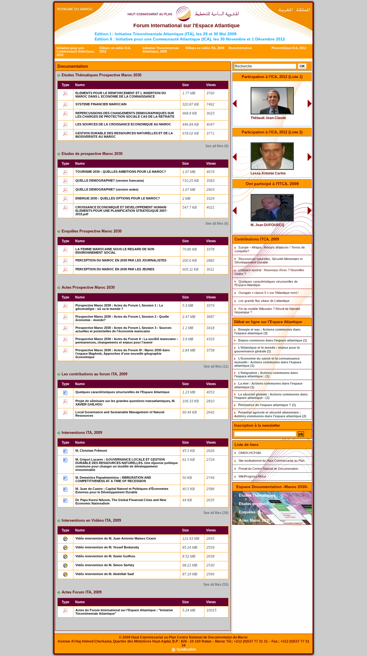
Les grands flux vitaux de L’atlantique (264, 300)
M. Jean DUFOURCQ (267, 225)
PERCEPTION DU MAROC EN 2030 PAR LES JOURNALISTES (120, 260)
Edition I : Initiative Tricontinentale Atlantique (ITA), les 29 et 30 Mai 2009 (166, 34)
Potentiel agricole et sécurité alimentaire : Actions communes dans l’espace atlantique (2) (270, 414)
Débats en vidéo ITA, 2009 (205, 48)
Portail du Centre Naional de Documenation (268, 468)
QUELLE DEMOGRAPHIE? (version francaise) (109, 180)
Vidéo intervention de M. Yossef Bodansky (107, 547)
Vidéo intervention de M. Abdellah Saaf (104, 574)
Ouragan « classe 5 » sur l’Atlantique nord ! (268, 292)
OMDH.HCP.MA (250, 453)
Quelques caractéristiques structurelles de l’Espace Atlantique (122, 392)
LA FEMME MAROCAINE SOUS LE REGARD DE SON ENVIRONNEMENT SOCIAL (114, 250)
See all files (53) (216, 585)
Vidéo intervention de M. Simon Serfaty (104, 565)
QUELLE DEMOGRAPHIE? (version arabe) (106, 189)
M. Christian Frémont (91, 450)
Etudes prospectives (256, 504)
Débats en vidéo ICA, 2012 (115, 49)
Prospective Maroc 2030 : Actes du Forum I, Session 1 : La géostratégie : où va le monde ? (119, 307)
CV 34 (290, 140)
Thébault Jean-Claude (268, 118)
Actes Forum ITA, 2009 (81, 592)
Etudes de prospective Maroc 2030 (92, 154)
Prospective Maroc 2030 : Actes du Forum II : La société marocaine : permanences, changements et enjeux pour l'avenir (126, 340)
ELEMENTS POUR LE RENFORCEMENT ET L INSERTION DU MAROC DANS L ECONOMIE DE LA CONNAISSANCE (120, 94)
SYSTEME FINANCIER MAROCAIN (100, 104)
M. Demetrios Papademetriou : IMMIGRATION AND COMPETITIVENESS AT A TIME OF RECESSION (113, 479)
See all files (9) (217, 146)
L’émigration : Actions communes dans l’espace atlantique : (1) (266, 374)
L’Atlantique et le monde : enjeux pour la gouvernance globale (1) (267, 349)
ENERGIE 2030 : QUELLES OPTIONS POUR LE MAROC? (117, 198)
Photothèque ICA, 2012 (289, 48)
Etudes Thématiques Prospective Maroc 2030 (101, 75)
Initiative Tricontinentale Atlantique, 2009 (160, 49)
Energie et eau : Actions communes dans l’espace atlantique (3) (267, 331)
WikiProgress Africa (252, 476)
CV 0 (290, 84)
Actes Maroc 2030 (254, 520)
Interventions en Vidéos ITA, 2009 (91, 520)
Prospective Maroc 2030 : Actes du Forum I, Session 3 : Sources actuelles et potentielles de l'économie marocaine (123, 329)
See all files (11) (216, 366)
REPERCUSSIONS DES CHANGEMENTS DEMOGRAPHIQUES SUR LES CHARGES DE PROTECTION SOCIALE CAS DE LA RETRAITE (124, 114)
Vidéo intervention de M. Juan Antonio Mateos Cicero (115, 538)
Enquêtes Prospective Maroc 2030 (92, 231)
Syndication (186, 649)
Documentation (240, 48)
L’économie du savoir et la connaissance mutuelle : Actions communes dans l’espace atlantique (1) (267, 362)
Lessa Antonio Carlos (268, 173)
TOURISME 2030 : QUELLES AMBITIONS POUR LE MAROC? (120, 171)
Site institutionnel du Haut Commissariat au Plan (271, 460)
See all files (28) (216, 513)
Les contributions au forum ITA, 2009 (94, 374)
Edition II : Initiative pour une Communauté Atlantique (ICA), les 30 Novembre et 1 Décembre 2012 (190, 39)
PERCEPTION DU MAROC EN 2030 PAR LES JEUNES (114, 269)
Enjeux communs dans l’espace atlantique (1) (272, 340)
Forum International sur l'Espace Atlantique (186, 25)
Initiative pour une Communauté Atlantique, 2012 (75, 51)
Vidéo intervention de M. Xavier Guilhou (105, 556)
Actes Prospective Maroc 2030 (88, 287)
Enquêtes (246, 512)
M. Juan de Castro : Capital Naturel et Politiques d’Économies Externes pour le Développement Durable (121, 490)
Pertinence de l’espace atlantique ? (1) (267, 405)
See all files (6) (217, 224)
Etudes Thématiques (256, 495)
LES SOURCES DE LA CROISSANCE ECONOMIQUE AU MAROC (123, 124)
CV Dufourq (286, 191)
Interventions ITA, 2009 (82, 432)
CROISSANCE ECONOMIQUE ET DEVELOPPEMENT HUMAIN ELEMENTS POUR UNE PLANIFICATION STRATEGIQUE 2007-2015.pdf (121, 210)
